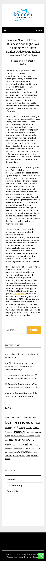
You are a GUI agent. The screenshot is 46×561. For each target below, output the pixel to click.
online (27, 444)
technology (24, 452)
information (22, 436)
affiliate (21, 417)
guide (27, 432)
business (13, 422)
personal (35, 445)
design (22, 428)
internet (30, 436)
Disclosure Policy (14, 485)
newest (15, 445)
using (28, 456)
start (32, 449)
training (8, 455)
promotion (9, 449)
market (14, 440)
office (21, 445)
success (15, 452)
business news (31, 422)
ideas (7, 435)
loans (7, 440)
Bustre (23, 64)
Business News (19, 293)
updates (21, 455)
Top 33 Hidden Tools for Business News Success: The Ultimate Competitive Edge (20, 366)
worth (7, 458)
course (8, 428)
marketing (26, 440)
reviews (16, 448)
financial (19, 432)
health (33, 432)
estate (29, 427)
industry (14, 436)
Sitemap (11, 479)
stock (37, 448)
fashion (36, 428)
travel (15, 455)
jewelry (37, 436)
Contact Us (12, 491)
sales (22, 448)
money (8, 445)
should (28, 449)
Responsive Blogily (15, 557)
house (38, 432)
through (34, 452)
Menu (39, 30)
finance (8, 432)
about (7, 418)
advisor (13, 417)
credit (15, 427)
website (34, 455)
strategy (8, 452)
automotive (31, 417)
